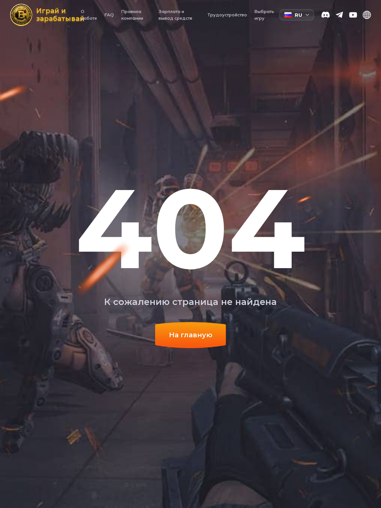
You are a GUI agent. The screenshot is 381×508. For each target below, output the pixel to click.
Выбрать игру (264, 15)
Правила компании (132, 15)
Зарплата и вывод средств (175, 15)
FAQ (109, 14)
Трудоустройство (227, 14)
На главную (190, 335)
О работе (89, 15)
